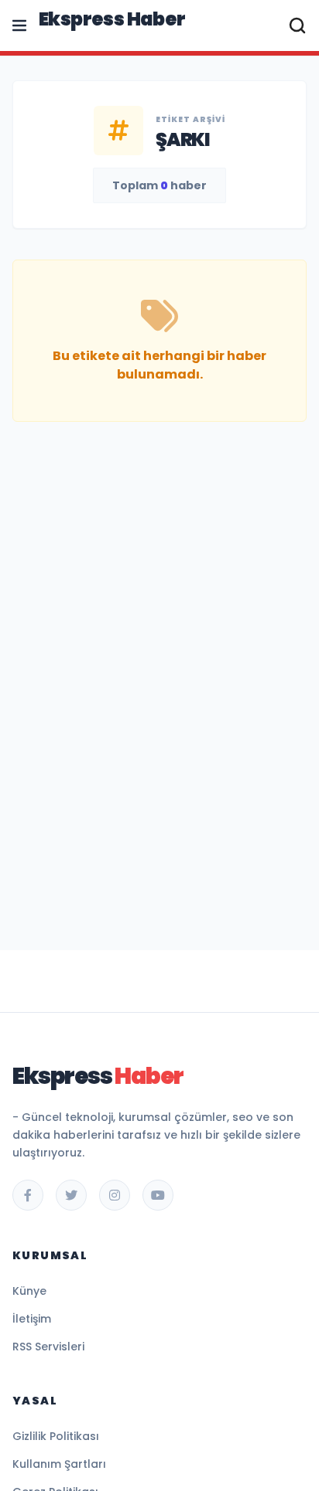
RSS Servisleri (48, 1346)
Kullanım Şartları (59, 1464)
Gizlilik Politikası (55, 1436)
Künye (29, 1291)
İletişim (31, 1318)
